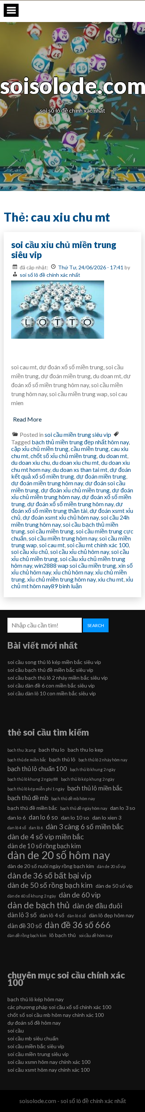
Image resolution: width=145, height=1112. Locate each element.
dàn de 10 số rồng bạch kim (44, 846)
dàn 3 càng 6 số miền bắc (84, 826)
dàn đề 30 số (24, 926)
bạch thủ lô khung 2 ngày (92, 769)
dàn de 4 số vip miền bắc (45, 836)
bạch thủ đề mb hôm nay (73, 798)
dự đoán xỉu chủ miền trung (75, 490)
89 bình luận (66, 585)
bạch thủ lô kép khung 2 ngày (87, 779)
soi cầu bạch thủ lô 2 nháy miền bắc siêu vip (57, 677)
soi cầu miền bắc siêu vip (35, 1046)
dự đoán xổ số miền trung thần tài (67, 507)
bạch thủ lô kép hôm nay (35, 999)
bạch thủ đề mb (27, 798)
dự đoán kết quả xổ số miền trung (71, 473)
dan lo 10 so (75, 817)
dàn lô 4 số (51, 915)
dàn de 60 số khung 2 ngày (31, 895)
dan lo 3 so (122, 808)
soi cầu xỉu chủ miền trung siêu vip (63, 249)
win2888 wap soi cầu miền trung (75, 565)
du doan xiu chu (30, 462)
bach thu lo (52, 749)
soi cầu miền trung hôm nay (63, 538)
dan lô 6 (36, 827)
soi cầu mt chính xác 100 (98, 544)
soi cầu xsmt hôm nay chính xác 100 (48, 1069)
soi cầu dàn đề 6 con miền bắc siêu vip (51, 685)
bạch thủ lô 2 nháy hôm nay (102, 759)
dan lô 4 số (16, 827)
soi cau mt (52, 544)
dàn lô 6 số (76, 915)
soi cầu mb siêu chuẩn (32, 1038)
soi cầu (15, 1030)
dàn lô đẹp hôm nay (111, 915)
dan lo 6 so (43, 817)
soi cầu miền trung (50, 531)
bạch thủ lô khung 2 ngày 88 (32, 779)
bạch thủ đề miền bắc (32, 808)
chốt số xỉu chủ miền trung (63, 455)
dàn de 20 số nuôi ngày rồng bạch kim (50, 866)
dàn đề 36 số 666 (78, 924)
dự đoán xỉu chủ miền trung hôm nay (72, 493)
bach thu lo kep (85, 749)
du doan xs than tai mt (79, 469)
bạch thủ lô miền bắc (94, 788)
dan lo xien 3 (106, 817)
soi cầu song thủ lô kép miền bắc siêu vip (54, 662)
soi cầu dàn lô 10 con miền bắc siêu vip (51, 693)
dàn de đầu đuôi (97, 905)
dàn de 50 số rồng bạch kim (50, 885)
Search (95, 625)
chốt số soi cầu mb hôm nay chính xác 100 (55, 1015)
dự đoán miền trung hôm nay (47, 482)
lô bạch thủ (62, 935)
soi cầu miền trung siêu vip (78, 434)
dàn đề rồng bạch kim (26, 935)
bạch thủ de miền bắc (26, 759)
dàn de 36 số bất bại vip (49, 875)
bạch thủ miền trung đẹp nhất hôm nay (80, 441)
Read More (27, 419)
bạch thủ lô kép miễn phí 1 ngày (35, 788)
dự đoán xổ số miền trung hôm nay (70, 503)
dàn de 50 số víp (114, 886)
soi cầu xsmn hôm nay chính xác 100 (48, 1062)
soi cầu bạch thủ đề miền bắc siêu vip (50, 670)
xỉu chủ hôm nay (73, 572)
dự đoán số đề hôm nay (34, 1022)
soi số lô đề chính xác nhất (50, 275)
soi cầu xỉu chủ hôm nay (79, 551)
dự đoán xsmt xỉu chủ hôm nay (61, 517)
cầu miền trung (90, 448)
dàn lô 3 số (21, 915)
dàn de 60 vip (79, 894)
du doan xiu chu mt (75, 462)
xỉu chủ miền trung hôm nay (61, 579)
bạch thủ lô (62, 759)
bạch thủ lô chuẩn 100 (37, 769)
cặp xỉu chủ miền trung (39, 448)
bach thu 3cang (21, 750)
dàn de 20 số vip (111, 866)
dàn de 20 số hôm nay (58, 855)
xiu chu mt (110, 579)
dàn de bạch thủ (38, 904)
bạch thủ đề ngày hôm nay (83, 808)
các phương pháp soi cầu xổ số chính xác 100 (59, 1007)
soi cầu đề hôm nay (95, 935)
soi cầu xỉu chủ (29, 551)
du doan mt (113, 455)
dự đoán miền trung (101, 476)
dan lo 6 (16, 817)
